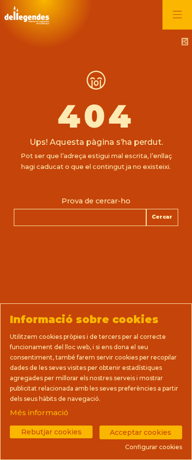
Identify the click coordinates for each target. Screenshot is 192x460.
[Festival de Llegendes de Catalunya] (25, 15)
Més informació (39, 412)
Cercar (162, 217)
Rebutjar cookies (51, 431)
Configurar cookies (153, 447)
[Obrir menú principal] (177, 15)
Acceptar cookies (140, 432)
